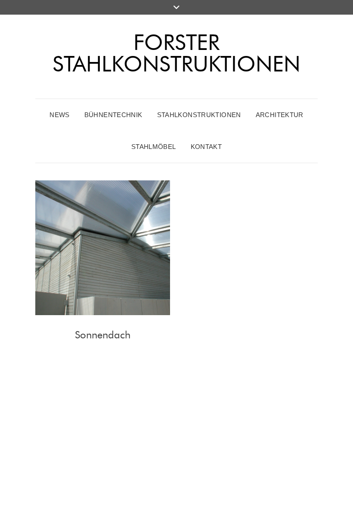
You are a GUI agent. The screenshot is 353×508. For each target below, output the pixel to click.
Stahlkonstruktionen (199, 114)
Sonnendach (102, 334)
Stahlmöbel (153, 146)
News (60, 114)
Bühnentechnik (113, 114)
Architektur (279, 114)
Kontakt (206, 146)
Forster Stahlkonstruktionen (176, 53)
